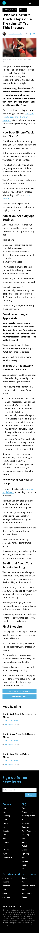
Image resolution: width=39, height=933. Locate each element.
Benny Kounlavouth (15, 34)
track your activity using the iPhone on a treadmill (18, 117)
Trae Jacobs (8, 724)
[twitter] (34, 34)
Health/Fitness (10, 10)
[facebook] (30, 34)
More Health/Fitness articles (19, 691)
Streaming (14, 721)
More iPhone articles (19, 697)
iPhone (23, 10)
